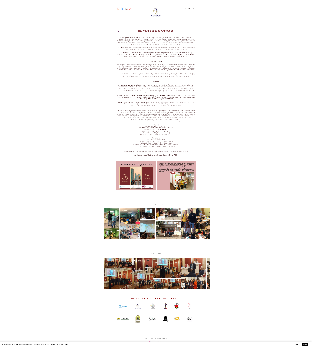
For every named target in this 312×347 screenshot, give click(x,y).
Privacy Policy (64, 344)
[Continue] (118, 30)
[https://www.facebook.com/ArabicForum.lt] (122, 9)
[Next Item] (193, 175)
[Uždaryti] (310, 344)
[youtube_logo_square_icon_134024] (130, 9)
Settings (297, 344)
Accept (305, 344)
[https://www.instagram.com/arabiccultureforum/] (118, 9)
